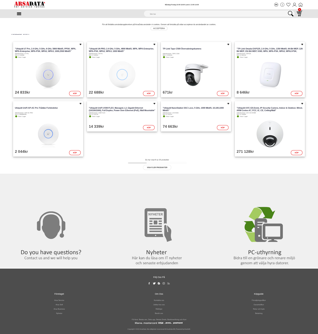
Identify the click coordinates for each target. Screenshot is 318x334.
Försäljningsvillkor (259, 300)
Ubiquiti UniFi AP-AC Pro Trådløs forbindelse (36, 108)
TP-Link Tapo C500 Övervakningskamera (182, 49)
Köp (75, 93)
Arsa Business (59, 309)
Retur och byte (259, 309)
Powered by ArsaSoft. (183, 329)
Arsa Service (59, 300)
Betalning (258, 313)
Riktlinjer (159, 309)
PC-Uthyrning (265, 178)
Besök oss (159, 313)
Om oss (159, 294)
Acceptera (159, 28)
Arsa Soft (59, 305)
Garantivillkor (259, 305)
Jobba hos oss (159, 305)
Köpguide (258, 294)
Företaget (59, 294)
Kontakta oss (53, 178)
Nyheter (159, 178)
